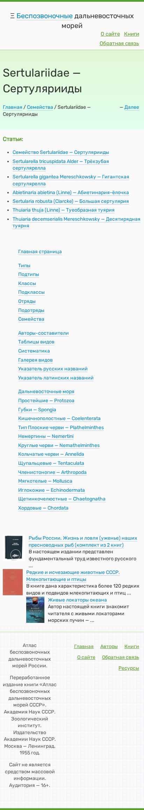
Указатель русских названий (53, 369)
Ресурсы (128, 668)
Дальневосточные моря (46, 392)
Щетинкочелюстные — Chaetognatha (62, 499)
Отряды (27, 301)
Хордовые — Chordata (43, 508)
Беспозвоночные (44, 16)
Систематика (34, 351)
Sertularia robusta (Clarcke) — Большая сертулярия (71, 201)
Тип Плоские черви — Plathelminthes (61, 428)
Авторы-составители (43, 333)
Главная (12, 107)
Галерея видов (35, 360)
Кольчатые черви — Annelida (51, 454)
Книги (131, 34)
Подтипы (28, 274)
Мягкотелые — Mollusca (45, 481)
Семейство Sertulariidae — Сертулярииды (61, 152)
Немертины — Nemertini (45, 436)
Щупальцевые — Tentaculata (51, 463)
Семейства (40, 107)
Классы (27, 283)
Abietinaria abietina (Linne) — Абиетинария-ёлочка (71, 193)
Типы (24, 266)
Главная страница (40, 252)
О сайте (110, 34)
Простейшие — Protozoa (46, 401)
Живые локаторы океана (77, 600)
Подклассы (31, 292)
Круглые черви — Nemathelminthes (59, 445)
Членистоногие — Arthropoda (52, 472)
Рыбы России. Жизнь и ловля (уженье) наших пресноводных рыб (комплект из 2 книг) (83, 541)
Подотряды (31, 310)
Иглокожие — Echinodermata (51, 490)
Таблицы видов (36, 342)
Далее (131, 107)
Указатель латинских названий (56, 378)
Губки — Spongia (37, 410)
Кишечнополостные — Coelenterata (59, 418)
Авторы (109, 646)
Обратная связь (119, 43)
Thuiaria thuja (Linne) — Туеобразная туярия (64, 210)
